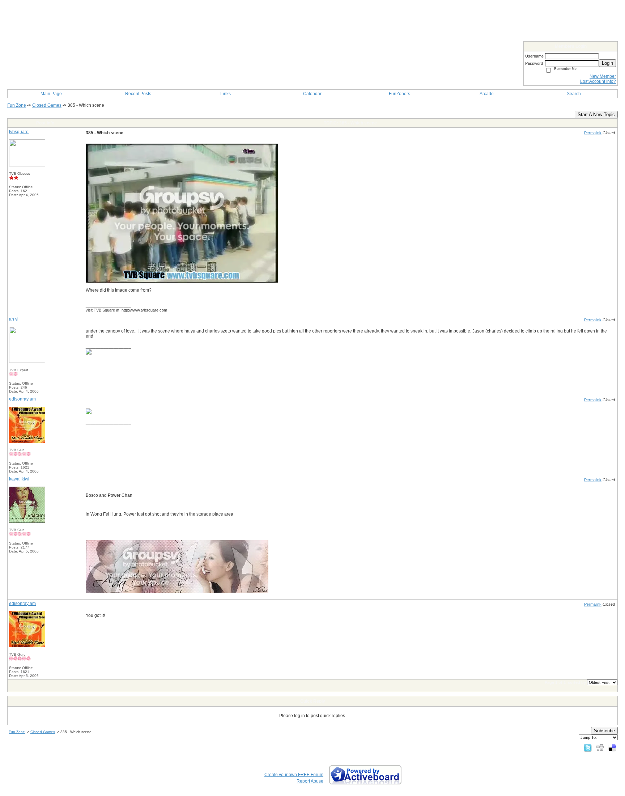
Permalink (592, 133)
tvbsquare (19, 131)
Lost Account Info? (598, 81)
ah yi (13, 319)
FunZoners (399, 93)
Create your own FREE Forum (293, 774)
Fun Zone (16, 105)
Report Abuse (310, 781)
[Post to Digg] (600, 747)
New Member (603, 76)
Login (607, 63)
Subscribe (604, 730)
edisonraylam (22, 399)
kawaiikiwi (19, 479)
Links (225, 93)
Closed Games (46, 105)
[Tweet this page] (588, 747)
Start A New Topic (596, 114)
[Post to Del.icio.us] (612, 747)
